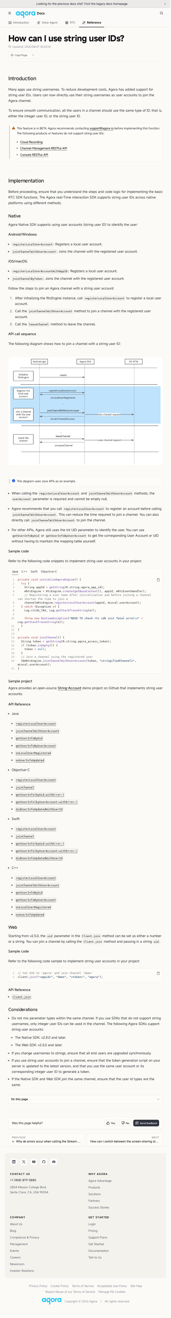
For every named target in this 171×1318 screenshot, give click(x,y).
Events (14, 1251)
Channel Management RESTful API (43, 148)
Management (19, 1244)
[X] (24, 1162)
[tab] (19, 23)
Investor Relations (22, 1271)
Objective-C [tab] (49, 571)
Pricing (92, 1231)
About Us (16, 1224)
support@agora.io (101, 128)
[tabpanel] (85, 624)
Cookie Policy (60, 1286)
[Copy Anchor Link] (39, 78)
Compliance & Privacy (24, 1237)
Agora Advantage (100, 1181)
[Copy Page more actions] (33, 55)
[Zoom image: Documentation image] (85, 411)
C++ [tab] (24, 571)
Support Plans (97, 1237)
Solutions (94, 1194)
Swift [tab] (34, 571)
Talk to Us (95, 1257)
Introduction (22, 78)
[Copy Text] (158, 579)
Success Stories (98, 1207)
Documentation (98, 1251)
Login (92, 1224)
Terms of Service (83, 1286)
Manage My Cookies (112, 1292)
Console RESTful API (34, 155)
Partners (94, 1201)
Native (14, 216)
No (127, 1123)
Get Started (96, 1244)
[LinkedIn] (14, 1162)
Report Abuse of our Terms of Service (70, 1292)
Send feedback (148, 1123)
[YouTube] (34, 1162)
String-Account (69, 688)
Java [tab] (15, 571)
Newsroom (17, 1264)
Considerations (23, 1009)
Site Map (136, 1286)
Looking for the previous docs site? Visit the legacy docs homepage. (96, 3)
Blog (13, 1231)
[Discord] (54, 1162)
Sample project (20, 681)
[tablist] (54, 23)
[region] (85, 624)
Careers (15, 1257)
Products (94, 1187)
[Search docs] (161, 13)
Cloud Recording (31, 142)
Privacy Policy (38, 1286)
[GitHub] (44, 1162)
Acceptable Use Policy (112, 1286)
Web (12, 927)
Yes (113, 1123)
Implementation (26, 180)
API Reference (19, 704)
